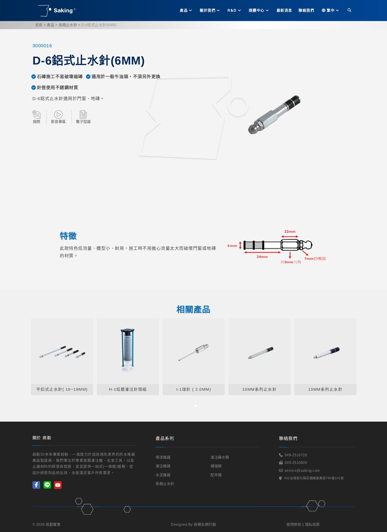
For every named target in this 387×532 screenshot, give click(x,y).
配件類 (216, 475)
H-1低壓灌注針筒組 (128, 389)
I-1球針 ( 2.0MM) (193, 389)
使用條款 (293, 524)
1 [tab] (195, 406)
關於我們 (207, 10)
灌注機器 (163, 466)
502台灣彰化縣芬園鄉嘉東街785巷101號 (314, 478)
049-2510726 (296, 455)
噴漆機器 (163, 457)
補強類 (216, 466)
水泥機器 (163, 475)
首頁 (39, 25)
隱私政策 (312, 524)
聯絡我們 (306, 10)
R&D (232, 10)
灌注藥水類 (220, 457)
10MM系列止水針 (259, 389)
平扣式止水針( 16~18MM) (62, 389)
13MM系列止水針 (325, 389)
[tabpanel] (62, 356)
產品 (184, 10)
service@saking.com (302, 470)
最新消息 (284, 10)
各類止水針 (68, 25)
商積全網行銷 (205, 524)
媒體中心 (256, 10)
